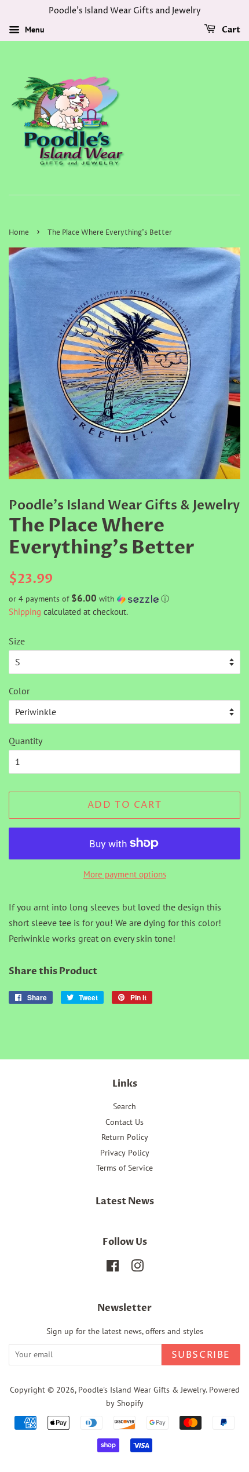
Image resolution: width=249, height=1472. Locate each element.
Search (124, 1106)
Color (19, 691)
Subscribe (200, 1355)
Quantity (25, 740)
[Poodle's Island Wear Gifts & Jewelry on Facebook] (112, 1268)
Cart (230, 29)
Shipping (25, 611)
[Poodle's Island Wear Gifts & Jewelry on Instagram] (137, 1268)
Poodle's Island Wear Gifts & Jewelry (142, 1389)
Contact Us (124, 1122)
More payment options (124, 874)
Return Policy (124, 1137)
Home (19, 233)
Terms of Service (124, 1168)
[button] (124, 598)
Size (17, 641)
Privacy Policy (124, 1152)
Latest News (125, 1201)
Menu (34, 29)
